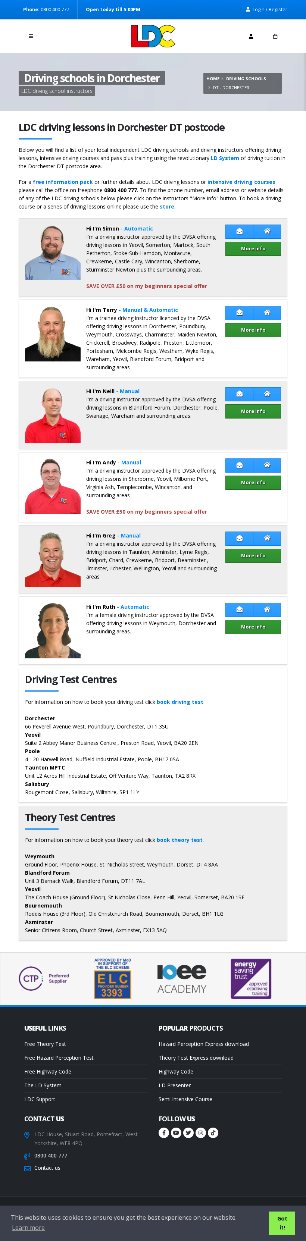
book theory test (180, 839)
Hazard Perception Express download (204, 1043)
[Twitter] (188, 1133)
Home (212, 78)
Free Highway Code (47, 1071)
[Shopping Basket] (275, 36)
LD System (225, 158)
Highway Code (176, 1071)
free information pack (63, 181)
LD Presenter (175, 1085)
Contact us (47, 1167)
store (167, 206)
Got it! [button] (282, 1223)
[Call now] (55, 34)
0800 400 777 (50, 1155)
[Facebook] (164, 1133)
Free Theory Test (45, 1043)
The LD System (43, 1085)
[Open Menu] (31, 36)
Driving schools (246, 78)
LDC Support (39, 1099)
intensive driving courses (241, 181)
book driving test (180, 701)
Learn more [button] (28, 1227)
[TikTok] (213, 1133)
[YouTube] (176, 1133)
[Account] (251, 36)
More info (253, 248)
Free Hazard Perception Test (59, 1057)
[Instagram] (201, 1133)
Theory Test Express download (196, 1057)
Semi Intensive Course (185, 1099)
